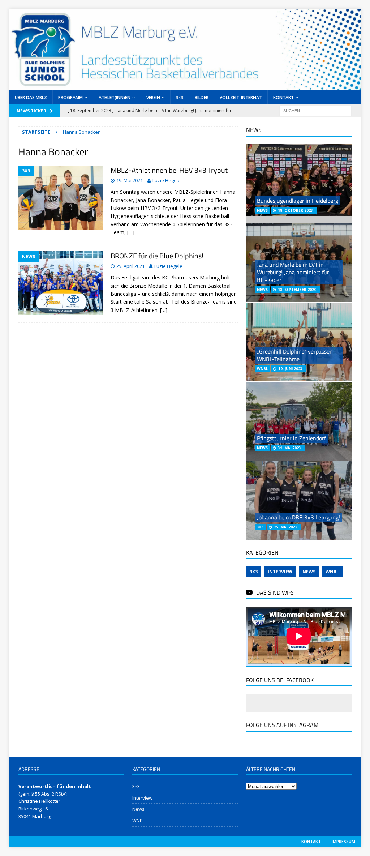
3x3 (254, 572)
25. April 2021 (130, 266)
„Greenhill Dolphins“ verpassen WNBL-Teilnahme (295, 355)
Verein (153, 97)
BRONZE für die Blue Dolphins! (157, 255)
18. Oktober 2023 (295, 210)
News (308, 572)
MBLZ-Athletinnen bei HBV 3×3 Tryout (169, 170)
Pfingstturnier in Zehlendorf (291, 438)
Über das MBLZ (31, 97)
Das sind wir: (274, 592)
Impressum (343, 841)
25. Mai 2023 (285, 527)
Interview (280, 572)
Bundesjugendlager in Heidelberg (297, 200)
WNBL (332, 572)
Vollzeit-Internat (241, 97)
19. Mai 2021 (129, 180)
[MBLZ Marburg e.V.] (185, 86)
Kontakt (283, 97)
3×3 (180, 97)
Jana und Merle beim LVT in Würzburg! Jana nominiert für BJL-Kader (293, 272)
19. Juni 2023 (290, 368)
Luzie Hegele (166, 180)
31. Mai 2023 (289, 447)
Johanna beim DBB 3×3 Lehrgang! (298, 517)
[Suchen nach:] (315, 110)
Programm (70, 97)
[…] (130, 232)
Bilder (201, 97)
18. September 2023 (297, 289)
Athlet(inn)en (114, 97)
